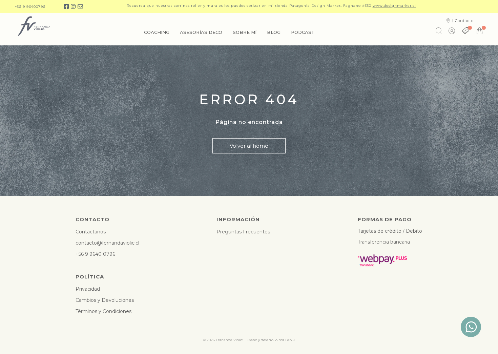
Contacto (464, 20)
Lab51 (290, 340)
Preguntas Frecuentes (243, 232)
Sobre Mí (244, 32)
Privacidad (88, 289)
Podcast (303, 32)
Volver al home (249, 146)
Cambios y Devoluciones (105, 300)
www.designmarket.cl (394, 5)
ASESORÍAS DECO (201, 32)
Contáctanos (91, 232)
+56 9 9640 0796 (95, 254)
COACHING (156, 32)
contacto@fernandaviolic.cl (107, 243)
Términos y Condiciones (103, 311)
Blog (274, 32)
